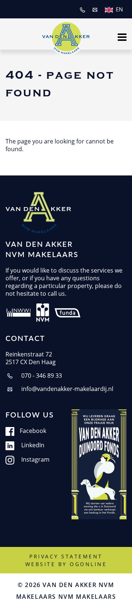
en (119, 9)
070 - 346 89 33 (41, 376)
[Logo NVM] (42, 312)
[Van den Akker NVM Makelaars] (66, 36)
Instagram (35, 459)
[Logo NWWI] (19, 312)
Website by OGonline (66, 564)
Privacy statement (66, 556)
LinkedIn (32, 445)
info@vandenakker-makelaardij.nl (66, 389)
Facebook (33, 431)
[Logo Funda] (68, 312)
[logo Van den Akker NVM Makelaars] (38, 212)
